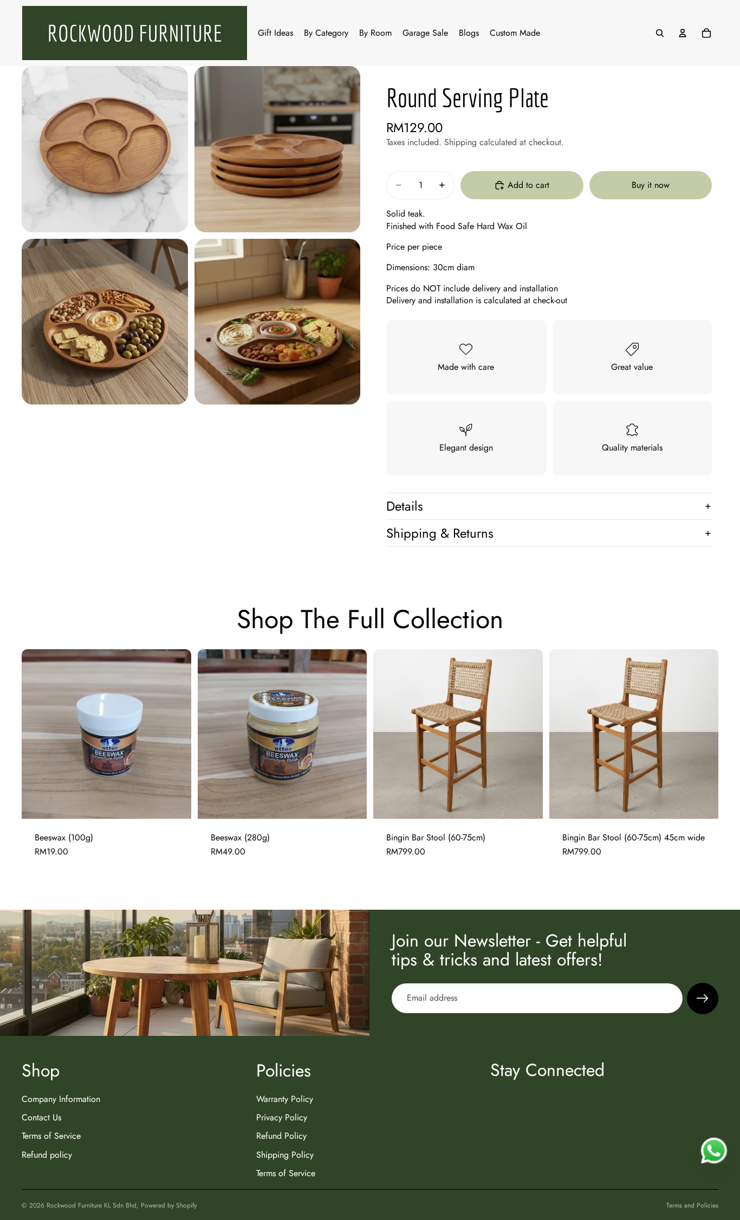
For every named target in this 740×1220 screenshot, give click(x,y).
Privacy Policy (281, 1117)
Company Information (61, 1098)
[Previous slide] (389, 734)
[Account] (682, 33)
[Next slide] (526, 734)
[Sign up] (702, 998)
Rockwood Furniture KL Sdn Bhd (92, 1205)
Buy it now (651, 185)
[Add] (174, 802)
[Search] (660, 33)
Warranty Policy (284, 1098)
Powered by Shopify (169, 1205)
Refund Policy (281, 1136)
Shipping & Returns (440, 533)
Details (404, 506)
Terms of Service (51, 1136)
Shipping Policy (285, 1154)
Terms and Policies (692, 1205)
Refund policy (47, 1154)
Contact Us (41, 1117)
